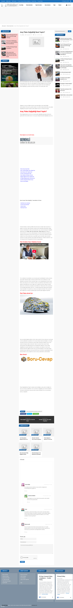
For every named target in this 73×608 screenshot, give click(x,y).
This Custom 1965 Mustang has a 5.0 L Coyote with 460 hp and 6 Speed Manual (11, 42)
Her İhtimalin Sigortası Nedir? (65, 72)
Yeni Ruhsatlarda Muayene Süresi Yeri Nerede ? (24, 439)
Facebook (24, 413)
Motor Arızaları (5, 574)
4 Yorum (35, 34)
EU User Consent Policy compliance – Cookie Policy (27, 1)
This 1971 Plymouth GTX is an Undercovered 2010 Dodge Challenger (11, 36)
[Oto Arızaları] (9, 6)
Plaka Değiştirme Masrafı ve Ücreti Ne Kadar (48, 439)
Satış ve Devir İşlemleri (25, 579)
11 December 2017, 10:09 (47, 495)
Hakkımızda (8, 1)
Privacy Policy (40, 1)
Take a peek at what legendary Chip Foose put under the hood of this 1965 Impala (66, 66)
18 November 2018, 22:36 (48, 509)
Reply (29, 502)
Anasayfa (3, 1)
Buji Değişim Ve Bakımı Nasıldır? (66, 83)
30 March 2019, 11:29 (48, 524)
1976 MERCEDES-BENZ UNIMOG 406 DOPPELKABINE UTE (7, 72)
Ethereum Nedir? (5, 78)
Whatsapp (36, 413)
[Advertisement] (36, 16)
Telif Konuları (14, 1)
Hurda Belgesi (23, 577)
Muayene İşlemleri (24, 574)
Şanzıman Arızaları (6, 577)
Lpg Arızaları (5, 582)
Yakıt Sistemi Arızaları (7, 581)
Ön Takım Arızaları (6, 579)
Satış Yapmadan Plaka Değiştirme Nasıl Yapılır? (24, 454)
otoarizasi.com (34, 605)
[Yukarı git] (71, 606)
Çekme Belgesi (23, 576)
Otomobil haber (5, 605)
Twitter (30, 413)
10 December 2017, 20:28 (48, 484)
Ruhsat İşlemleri (23, 434)
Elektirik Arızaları (6, 576)
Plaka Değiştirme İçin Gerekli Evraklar (34, 411)
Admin (23, 34)
